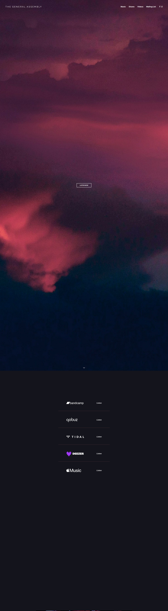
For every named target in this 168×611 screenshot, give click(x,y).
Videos (140, 7)
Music (123, 7)
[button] (84, 185)
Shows (131, 7)
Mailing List (151, 7)
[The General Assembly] (23, 7)
